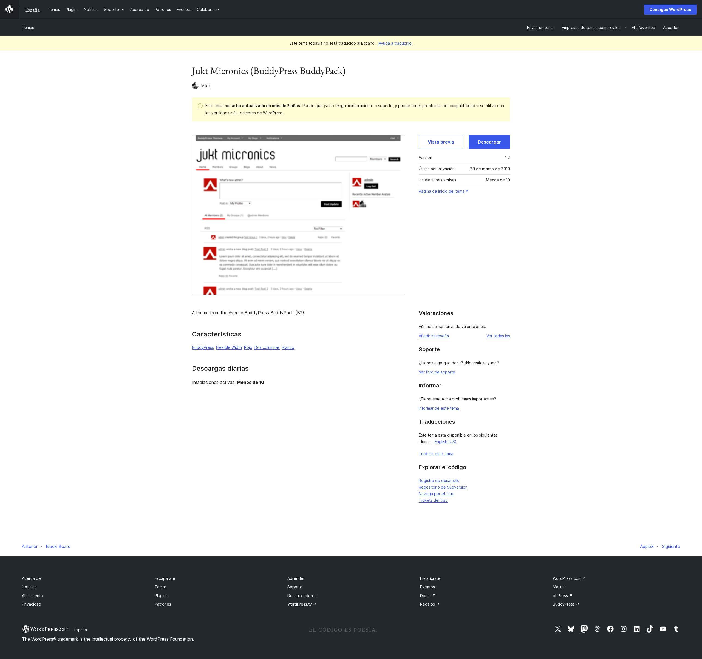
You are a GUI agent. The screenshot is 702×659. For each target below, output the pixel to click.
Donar (428, 595)
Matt (559, 586)
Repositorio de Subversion (443, 487)
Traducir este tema (436, 453)
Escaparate (165, 578)
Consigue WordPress (670, 9)
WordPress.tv (301, 604)
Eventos (427, 586)
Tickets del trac (433, 500)
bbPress (563, 595)
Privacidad (31, 604)
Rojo (248, 347)
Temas (28, 27)
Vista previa (441, 142)
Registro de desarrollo (439, 480)
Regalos (430, 604)
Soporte (294, 586)
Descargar (489, 142)
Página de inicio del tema (442, 191)
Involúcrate (430, 578)
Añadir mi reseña (434, 335)
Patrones (163, 604)
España (80, 629)
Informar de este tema (439, 408)
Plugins (161, 595)
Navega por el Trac (436, 493)
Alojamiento (32, 595)
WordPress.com (569, 578)
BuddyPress (203, 347)
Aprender (296, 578)
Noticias (29, 586)
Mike (205, 85)
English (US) (446, 441)
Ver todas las (498, 335)
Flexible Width (229, 347)
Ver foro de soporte (437, 372)
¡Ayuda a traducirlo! (395, 43)
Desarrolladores (301, 595)
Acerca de (31, 578)
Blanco (288, 347)
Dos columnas (267, 347)
